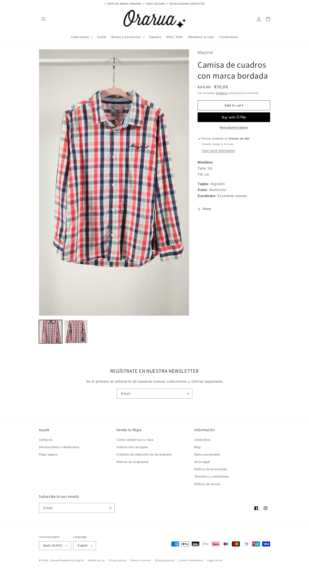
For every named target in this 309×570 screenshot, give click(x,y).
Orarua (54, 560)
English (83, 545)
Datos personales (207, 454)
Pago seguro (48, 454)
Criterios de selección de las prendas (144, 454)
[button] (43, 19)
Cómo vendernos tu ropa (134, 439)
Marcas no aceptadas (132, 461)
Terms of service (140, 560)
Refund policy (96, 560)
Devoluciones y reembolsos (59, 447)
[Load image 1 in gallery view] (50, 331)
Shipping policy (164, 560)
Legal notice (214, 560)
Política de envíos (207, 484)
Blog (197, 447)
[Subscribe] (187, 394)
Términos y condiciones (211, 476)
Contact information (190, 560)
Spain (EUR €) (53, 545)
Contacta (46, 439)
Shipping (221, 93)
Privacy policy (117, 560)
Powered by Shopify (71, 560)
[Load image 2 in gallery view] (76, 331)
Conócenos (202, 439)
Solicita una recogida (132, 447)
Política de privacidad (210, 469)
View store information (218, 150)
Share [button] (206, 209)
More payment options (234, 127)
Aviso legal (202, 461)
